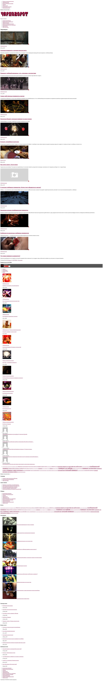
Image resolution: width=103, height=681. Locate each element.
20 (16, 260)
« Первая (9, 260)
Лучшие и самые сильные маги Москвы (10, 478)
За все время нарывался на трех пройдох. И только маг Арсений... (15, 434)
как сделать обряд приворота (85, 466)
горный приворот (49, 466)
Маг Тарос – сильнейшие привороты (10, 362)
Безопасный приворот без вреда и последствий (12, 347)
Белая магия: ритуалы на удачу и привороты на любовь (13, 638)
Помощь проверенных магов (8, 1)
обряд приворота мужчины (28, 468)
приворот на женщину (55, 468)
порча (51, 468)
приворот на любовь (65, 468)
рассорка (28, 470)
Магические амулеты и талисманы (9, 24)
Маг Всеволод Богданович (8, 393)
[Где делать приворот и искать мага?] (7, 327)
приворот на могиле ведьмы (77, 468)
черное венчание (95, 511)
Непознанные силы (6, 7)
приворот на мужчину (89, 468)
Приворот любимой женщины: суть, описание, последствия (18, 73)
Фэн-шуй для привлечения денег (9, 631)
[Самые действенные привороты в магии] (14, 89)
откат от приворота (44, 468)
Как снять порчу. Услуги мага (9, 164)
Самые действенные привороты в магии (12, 96)
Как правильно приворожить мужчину (10, 316)
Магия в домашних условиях (8, 3)
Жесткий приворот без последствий (10, 664)
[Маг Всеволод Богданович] (7, 389)
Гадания (4, 4)
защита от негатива (68, 466)
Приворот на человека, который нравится (11, 285)
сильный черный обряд (81, 470)
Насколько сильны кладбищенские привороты (14, 210)
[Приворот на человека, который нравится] (7, 281)
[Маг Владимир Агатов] (7, 404)
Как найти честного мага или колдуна (10, 609)
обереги (10, 468)
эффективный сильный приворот (14, 513)
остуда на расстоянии (35, 468)
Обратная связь (6, 27)
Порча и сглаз (5, 5)
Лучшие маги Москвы (7, 20)
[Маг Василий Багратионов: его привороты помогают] (7, 374)
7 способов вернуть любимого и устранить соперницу (13, 656)
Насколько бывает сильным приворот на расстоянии (16, 119)
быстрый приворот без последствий (28, 466)
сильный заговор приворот (43, 470)
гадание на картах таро (42, 466)
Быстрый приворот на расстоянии (7, 466)
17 (14, 260)
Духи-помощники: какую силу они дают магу (11, 301)
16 (13, 260)
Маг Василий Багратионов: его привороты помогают (13, 377)
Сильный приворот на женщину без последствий (12, 648)
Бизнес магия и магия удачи (8, 21)
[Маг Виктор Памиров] (7, 420)
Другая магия (5, 26)
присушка (24, 470)
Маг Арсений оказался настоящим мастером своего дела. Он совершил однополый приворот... (20, 456)
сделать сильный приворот (34, 470)
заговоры (59, 466)
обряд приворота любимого (18, 468)
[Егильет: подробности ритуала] (14, 135)
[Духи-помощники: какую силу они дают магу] (7, 297)
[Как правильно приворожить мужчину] (7, 312)
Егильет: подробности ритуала (9, 142)
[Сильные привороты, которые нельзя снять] (14, 44)
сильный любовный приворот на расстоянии (52, 470)
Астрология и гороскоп (7, 6)
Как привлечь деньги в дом (8, 634)
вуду (36, 466)
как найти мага (78, 466)
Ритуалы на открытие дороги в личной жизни (11, 627)
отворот (40, 468)
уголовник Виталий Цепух (89, 470)
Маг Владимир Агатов (7, 408)
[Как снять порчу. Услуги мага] (14, 158)
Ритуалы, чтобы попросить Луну (9, 652)
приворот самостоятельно (15, 470)
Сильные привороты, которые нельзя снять (13, 50)
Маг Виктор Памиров (7, 424)
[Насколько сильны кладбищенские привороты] (14, 203)
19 (15, 260)
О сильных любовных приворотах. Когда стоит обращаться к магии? (20, 187)
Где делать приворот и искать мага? (9, 331)
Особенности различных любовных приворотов (14, 233)
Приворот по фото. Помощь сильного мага (11, 621)
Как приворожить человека (14, 466)
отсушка (48, 468)
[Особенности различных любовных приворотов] (14, 226)
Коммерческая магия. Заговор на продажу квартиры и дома (14, 642)
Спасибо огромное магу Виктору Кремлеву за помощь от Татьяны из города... (17, 449)
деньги (53, 466)
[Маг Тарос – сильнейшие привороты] (7, 358)
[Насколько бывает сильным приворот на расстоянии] (14, 112)
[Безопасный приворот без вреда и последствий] (7, 343)
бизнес (19, 466)
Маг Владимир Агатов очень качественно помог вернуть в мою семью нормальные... (19, 464)
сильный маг (61, 470)
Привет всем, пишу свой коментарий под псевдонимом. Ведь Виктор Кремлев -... (18, 441)
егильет (56, 466)
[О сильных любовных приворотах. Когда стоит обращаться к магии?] (14, 181)
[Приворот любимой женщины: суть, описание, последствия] (14, 67)
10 (11, 260)
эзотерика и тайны (12, 472)
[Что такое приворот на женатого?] (14, 249)
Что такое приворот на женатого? (10, 256)
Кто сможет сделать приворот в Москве (10, 613)
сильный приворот (71, 470)
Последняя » (20, 260)
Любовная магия (6, 2)
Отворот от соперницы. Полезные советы (11, 660)
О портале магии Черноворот (8, 479)
